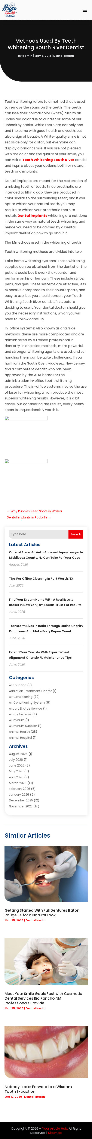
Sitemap (55, 1132)
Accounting (17, 685)
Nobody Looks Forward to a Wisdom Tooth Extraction (38, 1089)
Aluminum (16, 720)
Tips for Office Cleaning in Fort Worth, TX (41, 578)
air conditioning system (27, 702)
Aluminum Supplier (23, 726)
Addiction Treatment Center (30, 691)
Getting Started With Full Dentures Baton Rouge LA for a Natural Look (42, 913)
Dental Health (63, 56)
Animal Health (19, 732)
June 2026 (16, 765)
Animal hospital (20, 738)
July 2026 (16, 760)
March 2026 (18, 783)
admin (27, 56)
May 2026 (16, 771)
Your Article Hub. (55, 1128)
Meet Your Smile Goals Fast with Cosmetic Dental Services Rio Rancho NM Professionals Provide (43, 998)
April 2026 (16, 777)
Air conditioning (21, 697)
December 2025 (21, 800)
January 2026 (19, 794)
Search (76, 534)
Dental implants (32, 215)
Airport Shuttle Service (25, 708)
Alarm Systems (20, 714)
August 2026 (18, 754)
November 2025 (21, 806)
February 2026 (19, 789)
